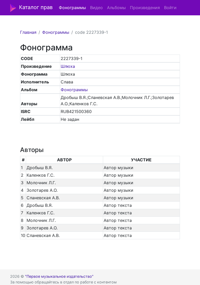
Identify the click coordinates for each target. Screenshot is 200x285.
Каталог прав (36, 7)
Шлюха (68, 66)
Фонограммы (72, 7)
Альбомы (116, 7)
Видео (96, 7)
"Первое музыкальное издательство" (59, 276)
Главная (28, 32)
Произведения (145, 7)
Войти (170, 7)
